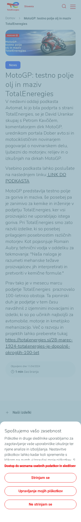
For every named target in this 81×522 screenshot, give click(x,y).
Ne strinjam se (40, 504)
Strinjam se (40, 477)
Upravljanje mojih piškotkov (40, 491)
